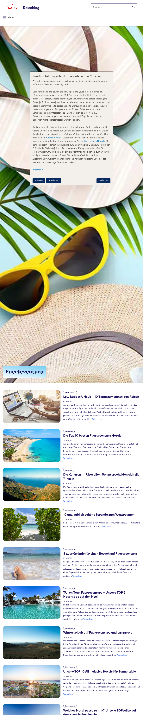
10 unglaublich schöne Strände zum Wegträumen (98, 514)
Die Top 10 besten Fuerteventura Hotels (92, 435)
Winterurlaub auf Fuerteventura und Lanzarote (97, 632)
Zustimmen (103, 180)
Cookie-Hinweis (53, 137)
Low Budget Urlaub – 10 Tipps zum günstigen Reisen (101, 396)
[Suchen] (133, 7)
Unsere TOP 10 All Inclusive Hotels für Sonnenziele (99, 671)
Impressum (38, 169)
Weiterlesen (97, 419)
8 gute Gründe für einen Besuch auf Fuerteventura (100, 553)
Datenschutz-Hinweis (94, 141)
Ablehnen (39, 180)
